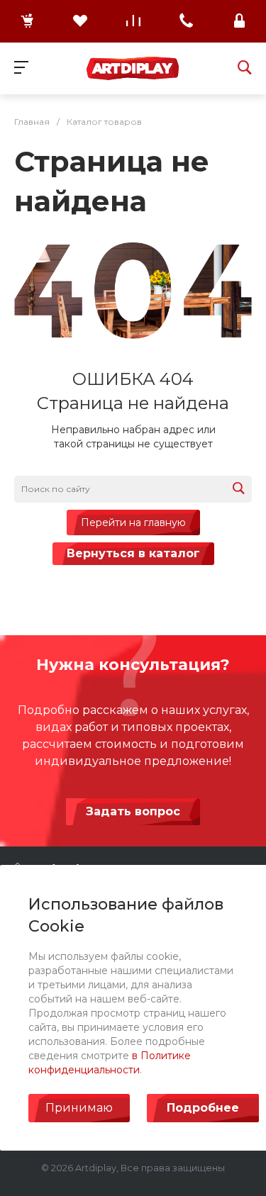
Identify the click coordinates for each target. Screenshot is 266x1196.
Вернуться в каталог (133, 553)
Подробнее (203, 1107)
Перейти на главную (133, 522)
